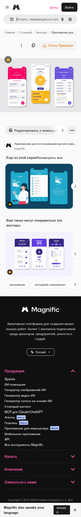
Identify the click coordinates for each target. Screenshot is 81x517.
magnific (19, 148)
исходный (30, 60)
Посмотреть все (50, 157)
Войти (69, 7)
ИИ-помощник (14, 384)
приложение (17, 284)
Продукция (14, 370)
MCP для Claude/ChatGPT (23, 411)
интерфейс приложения (50, 284)
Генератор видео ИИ (19, 395)
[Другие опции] (21, 45)
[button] (40, 352)
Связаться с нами (20, 482)
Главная (9, 32)
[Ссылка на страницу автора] (8, 146)
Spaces (9, 379)
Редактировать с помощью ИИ (36, 131)
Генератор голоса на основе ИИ (28, 400)
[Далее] (62, 130)
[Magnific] (40, 310)
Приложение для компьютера (31, 428)
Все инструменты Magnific (23, 444)
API (6, 439)
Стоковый (25, 32)
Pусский (41, 352)
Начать (10, 456)
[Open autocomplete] (10, 19)
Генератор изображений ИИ (25, 389)
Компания (13, 469)
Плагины (15, 422)
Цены (54, 7)
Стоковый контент (17, 406)
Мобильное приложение (22, 434)
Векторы (41, 32)
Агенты (14, 417)
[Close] (75, 510)
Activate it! (61, 510)
